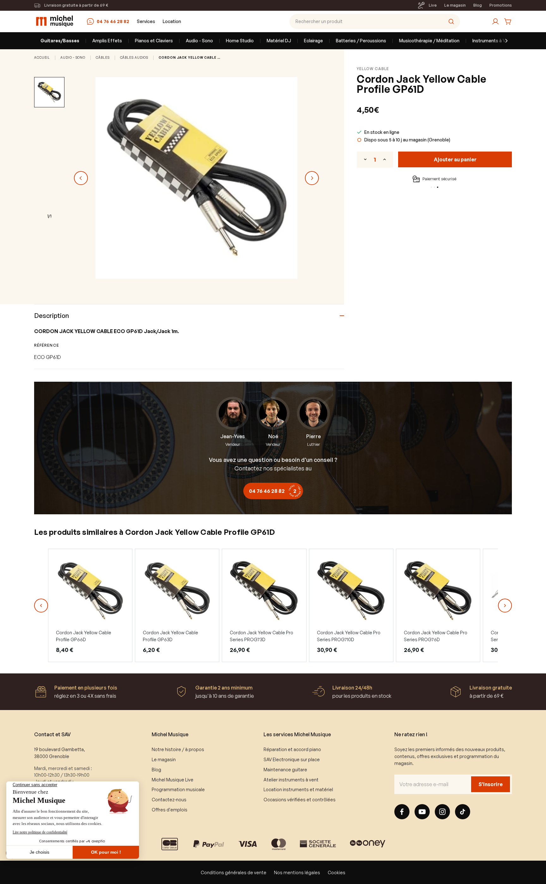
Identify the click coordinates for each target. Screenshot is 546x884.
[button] (41, 605)
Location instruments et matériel (298, 789)
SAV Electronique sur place (292, 759)
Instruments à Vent (492, 40)
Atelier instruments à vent (291, 779)
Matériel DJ (279, 40)
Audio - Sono (199, 40)
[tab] (431, 187)
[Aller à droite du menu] (502, 40)
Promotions (500, 5)
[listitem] (90, 605)
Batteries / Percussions (361, 40)
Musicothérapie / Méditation (429, 40)
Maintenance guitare (285, 769)
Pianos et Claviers (154, 40)
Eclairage (313, 40)
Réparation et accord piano (292, 749)
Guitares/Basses (59, 40)
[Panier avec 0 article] (508, 21)
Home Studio (240, 40)
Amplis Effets (107, 40)
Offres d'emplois (169, 809)
